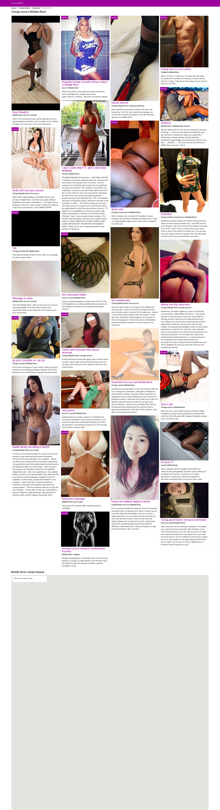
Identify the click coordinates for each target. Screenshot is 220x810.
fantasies (166, 214)
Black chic (117, 209)
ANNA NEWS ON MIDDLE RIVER (30, 447)
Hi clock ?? (167, 462)
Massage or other (22, 298)
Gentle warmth (119, 102)
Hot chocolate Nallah (74, 294)
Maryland (36, 8)
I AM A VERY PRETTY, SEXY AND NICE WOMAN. (84, 169)
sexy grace (68, 410)
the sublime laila (120, 300)
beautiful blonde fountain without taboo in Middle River (84, 83)
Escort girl (167, 404)
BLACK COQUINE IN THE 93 (28, 360)
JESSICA (166, 123)
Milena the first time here (175, 304)
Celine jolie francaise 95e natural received (80, 351)
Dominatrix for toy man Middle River (132, 382)
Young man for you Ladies (176, 69)
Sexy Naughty (20, 112)
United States (24, 8)
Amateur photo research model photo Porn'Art (83, 550)
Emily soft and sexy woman (28, 190)
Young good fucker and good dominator (184, 519)
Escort (14, 8)
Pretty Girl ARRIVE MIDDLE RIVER (130, 501)
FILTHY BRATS (17, 3)
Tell (14, 248)
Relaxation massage (73, 498)
